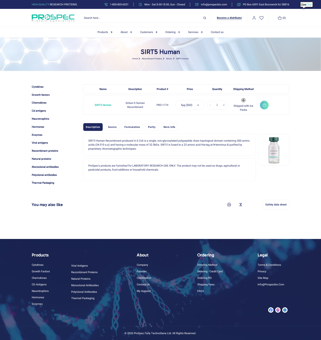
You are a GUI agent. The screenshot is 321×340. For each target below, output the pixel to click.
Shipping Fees (205, 285)
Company (142, 265)
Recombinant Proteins (152, 58)
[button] (105, 32)
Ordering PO (204, 278)
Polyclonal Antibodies (84, 292)
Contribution (144, 278)
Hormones (38, 297)
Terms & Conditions (269, 265)
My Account (144, 291)
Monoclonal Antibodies (85, 285)
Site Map (263, 278)
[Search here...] (204, 17)
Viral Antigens (79, 266)
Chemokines (39, 278)
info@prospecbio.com (271, 285)
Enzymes (37, 304)
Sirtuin (169, 58)
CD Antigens (39, 285)
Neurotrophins (40, 291)
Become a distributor (229, 18)
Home (135, 58)
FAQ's (200, 291)
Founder (142, 271)
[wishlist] (261, 18)
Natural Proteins (80, 279)
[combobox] (145, 17)
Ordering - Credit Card (210, 271)
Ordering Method (207, 265)
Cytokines (37, 265)
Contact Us (143, 285)
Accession (249, 205)
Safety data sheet (276, 205)
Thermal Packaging (82, 298)
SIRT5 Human (182, 58)
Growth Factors (41, 271)
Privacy (262, 271)
